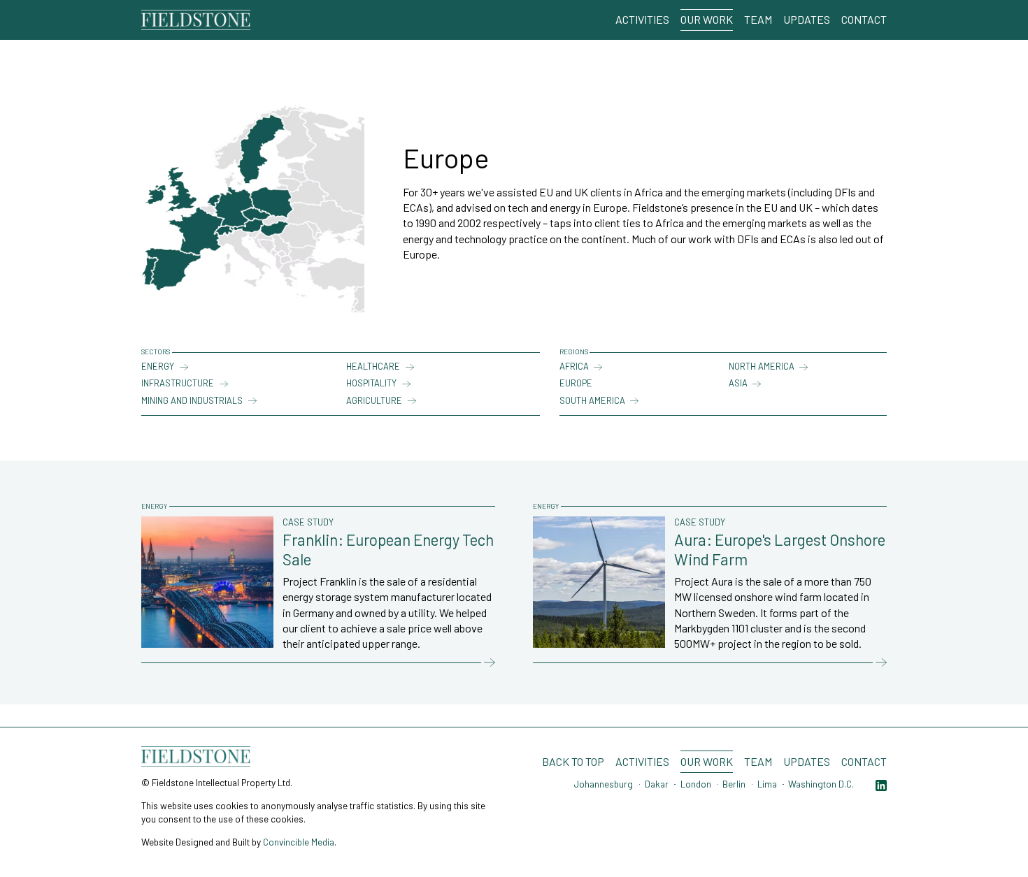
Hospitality (371, 383)
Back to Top (573, 761)
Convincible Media (298, 842)
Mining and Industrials (192, 400)
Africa (574, 366)
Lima (767, 784)
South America (592, 400)
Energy (157, 366)
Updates (806, 19)
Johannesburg (603, 784)
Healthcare (373, 366)
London (695, 784)
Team (758, 19)
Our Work (706, 19)
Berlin (733, 784)
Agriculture (374, 400)
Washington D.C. (821, 784)
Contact (864, 19)
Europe (575, 383)
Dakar (657, 784)
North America (761, 366)
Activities (642, 19)
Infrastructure (177, 383)
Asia (738, 383)
